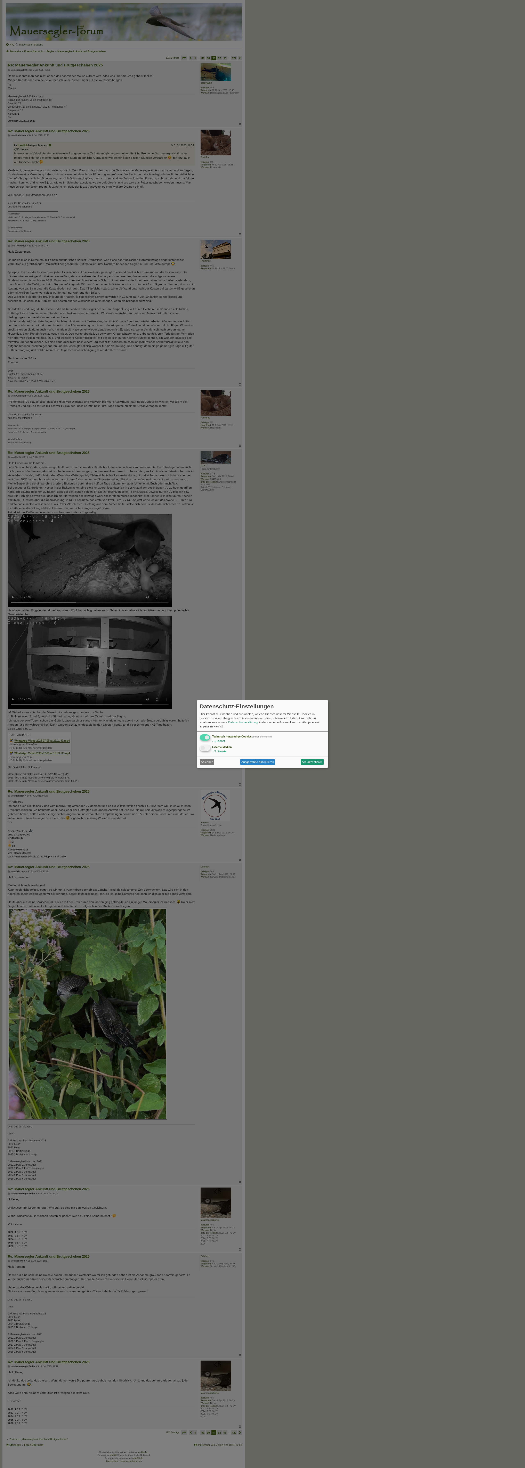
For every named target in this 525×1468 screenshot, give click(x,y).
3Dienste (219, 751)
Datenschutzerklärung (243, 722)
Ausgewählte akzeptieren (257, 762)
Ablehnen (207, 762)
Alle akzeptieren (312, 762)
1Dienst (218, 740)
